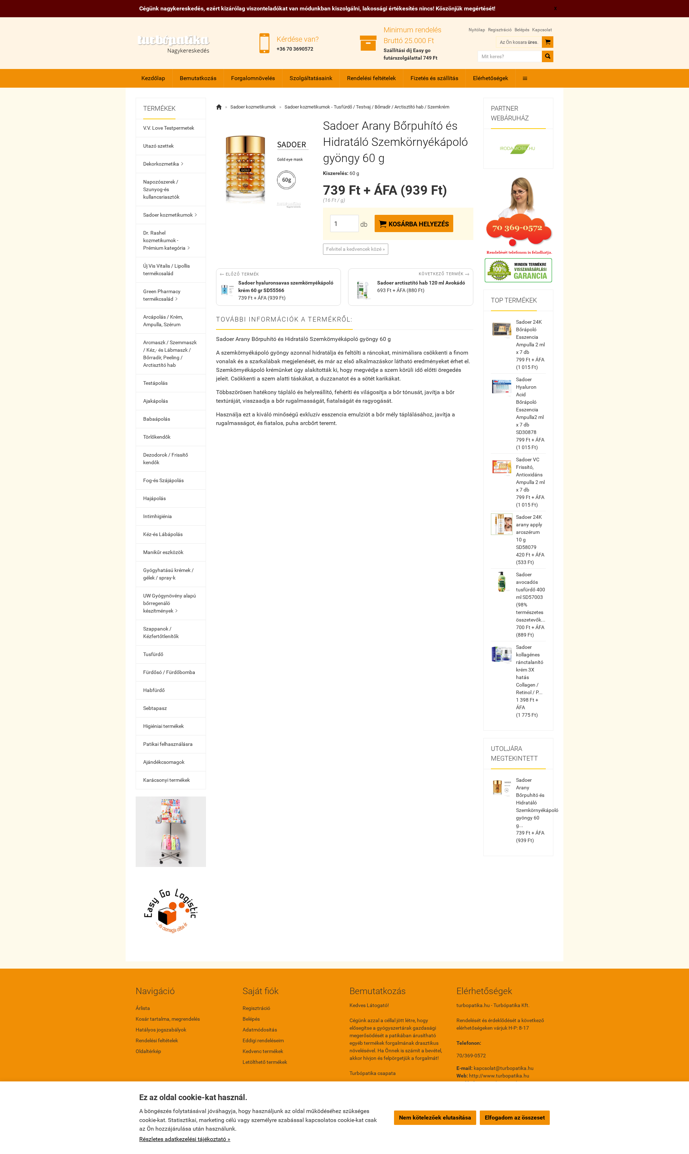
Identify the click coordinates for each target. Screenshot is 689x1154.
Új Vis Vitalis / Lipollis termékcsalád (166, 269)
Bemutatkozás (198, 78)
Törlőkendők (156, 437)
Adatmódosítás (260, 1030)
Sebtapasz (155, 708)
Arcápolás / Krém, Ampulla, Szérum (163, 320)
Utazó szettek (158, 146)
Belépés (522, 29)
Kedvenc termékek (263, 1051)
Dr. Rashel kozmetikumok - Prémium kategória (166, 240)
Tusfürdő (153, 654)
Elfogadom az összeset (515, 1117)
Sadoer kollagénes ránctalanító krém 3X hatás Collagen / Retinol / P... (529, 669)
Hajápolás (154, 498)
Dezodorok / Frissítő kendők (165, 458)
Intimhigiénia (157, 516)
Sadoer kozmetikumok (170, 215)
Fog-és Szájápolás (163, 480)
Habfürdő (154, 690)
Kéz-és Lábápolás (163, 534)
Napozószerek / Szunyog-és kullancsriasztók (161, 189)
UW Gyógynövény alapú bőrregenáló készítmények (169, 603)
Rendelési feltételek (371, 78)
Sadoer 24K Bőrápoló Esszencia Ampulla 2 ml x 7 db (530, 337)
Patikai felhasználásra (168, 744)
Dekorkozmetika (163, 164)
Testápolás (155, 383)
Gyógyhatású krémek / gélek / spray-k (168, 574)
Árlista (143, 1008)
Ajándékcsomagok (163, 762)
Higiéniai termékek (163, 726)
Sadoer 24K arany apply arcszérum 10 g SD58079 (529, 532)
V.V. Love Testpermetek (168, 128)
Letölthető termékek (265, 1062)
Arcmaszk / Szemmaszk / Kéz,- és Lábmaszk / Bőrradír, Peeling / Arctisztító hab (170, 354)
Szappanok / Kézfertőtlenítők (161, 632)
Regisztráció (500, 29)
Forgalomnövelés (253, 78)
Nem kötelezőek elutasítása (435, 1117)
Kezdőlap (153, 78)
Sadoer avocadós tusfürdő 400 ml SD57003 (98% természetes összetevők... (530, 597)
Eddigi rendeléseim (263, 1040)
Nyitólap (477, 29)
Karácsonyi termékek (166, 780)
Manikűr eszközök (163, 552)
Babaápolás (156, 419)
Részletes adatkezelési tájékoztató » (184, 1139)
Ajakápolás (155, 401)
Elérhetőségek (490, 78)
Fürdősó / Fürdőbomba (169, 672)
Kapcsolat (542, 29)
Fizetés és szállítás (434, 78)
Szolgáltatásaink (311, 78)
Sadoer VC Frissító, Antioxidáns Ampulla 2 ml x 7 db (530, 475)
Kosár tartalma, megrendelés (168, 1019)
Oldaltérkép (148, 1051)
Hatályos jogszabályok (161, 1030)
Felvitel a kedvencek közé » (355, 249)
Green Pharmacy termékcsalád (162, 295)
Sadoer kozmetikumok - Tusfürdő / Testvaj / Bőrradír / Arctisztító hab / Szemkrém (367, 107)
